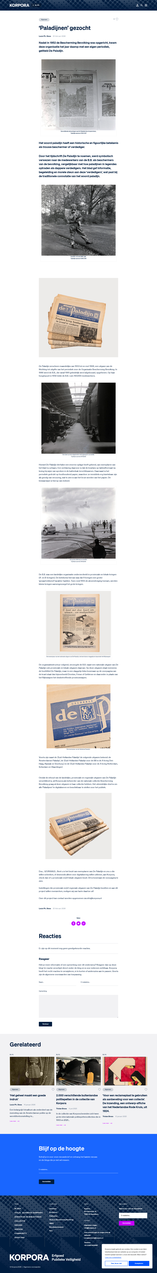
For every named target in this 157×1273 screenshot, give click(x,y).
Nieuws (18, 1225)
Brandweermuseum (56, 1227)
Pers (51, 1231)
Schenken (53, 1209)
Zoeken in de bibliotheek (28, 1217)
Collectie (19, 1221)
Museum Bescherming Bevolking (61, 1220)
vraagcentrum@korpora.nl (93, 1238)
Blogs (17, 1209)
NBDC (51, 1223)
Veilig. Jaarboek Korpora (28, 1213)
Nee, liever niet (116, 1263)
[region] (127, 1256)
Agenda (18, 1229)
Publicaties (53, 1216)
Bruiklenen (53, 1212)
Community (20, 1233)
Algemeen (44, 19)
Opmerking (43, 991)
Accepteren (139, 1263)
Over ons (19, 1238)
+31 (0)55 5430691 (91, 1245)
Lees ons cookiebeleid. (113, 1257)
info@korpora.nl (90, 1228)
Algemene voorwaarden (32, 1267)
